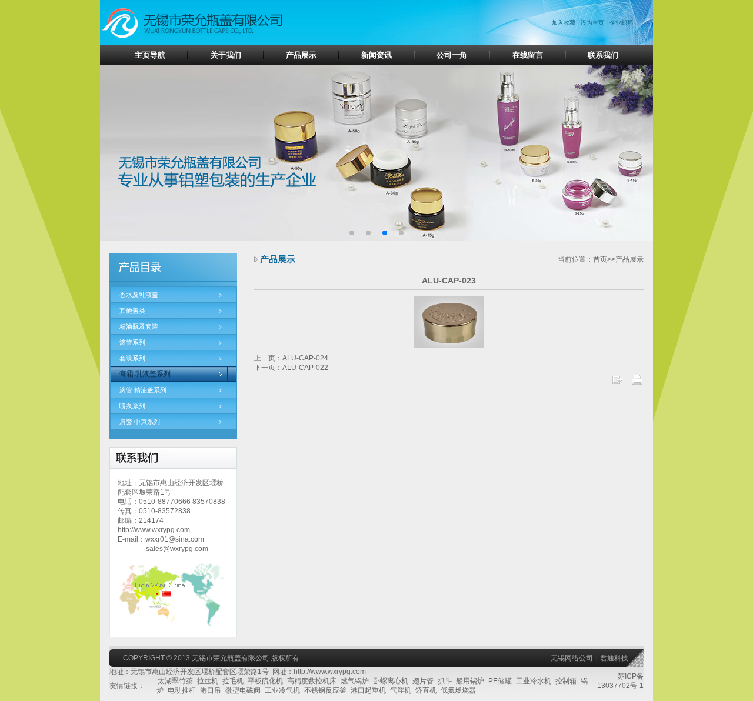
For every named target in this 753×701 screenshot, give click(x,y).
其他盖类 (132, 310)
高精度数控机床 (311, 681)
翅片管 (423, 681)
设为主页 (592, 22)
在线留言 (527, 55)
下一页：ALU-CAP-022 (291, 367)
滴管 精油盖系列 (142, 389)
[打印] (637, 383)
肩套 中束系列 (139, 421)
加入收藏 (564, 22)
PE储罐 (500, 681)
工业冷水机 (533, 681)
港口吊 (210, 690)
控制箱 (566, 681)
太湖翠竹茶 (175, 681)
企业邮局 (621, 22)
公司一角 (452, 55)
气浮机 (400, 690)
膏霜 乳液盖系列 (145, 374)
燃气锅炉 (355, 681)
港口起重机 (368, 690)
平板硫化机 (265, 681)
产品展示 (301, 55)
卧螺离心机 (390, 681)
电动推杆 (182, 690)
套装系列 (132, 358)
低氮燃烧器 (458, 690)
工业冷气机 (282, 690)
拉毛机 (233, 681)
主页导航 (150, 55)
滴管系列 (132, 342)
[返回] (617, 383)
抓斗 (445, 681)
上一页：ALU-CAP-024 (291, 358)
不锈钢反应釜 (325, 690)
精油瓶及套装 (138, 326)
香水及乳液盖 (138, 294)
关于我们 (226, 55)
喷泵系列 (132, 405)
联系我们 (603, 55)
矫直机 (426, 690)
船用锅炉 (470, 681)
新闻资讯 (376, 55)
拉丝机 (207, 681)
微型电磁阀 (243, 690)
